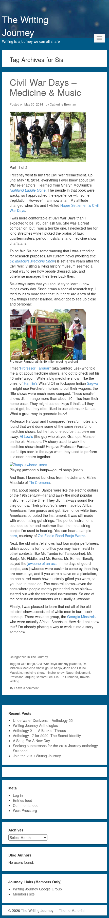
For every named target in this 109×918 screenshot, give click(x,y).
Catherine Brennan (63, 104)
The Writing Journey (25, 25)
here (13, 535)
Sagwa (92, 383)
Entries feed (22, 800)
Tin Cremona (39, 482)
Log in (18, 795)
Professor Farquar (34, 368)
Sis (56, 677)
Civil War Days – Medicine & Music (45, 86)
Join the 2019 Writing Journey (37, 755)
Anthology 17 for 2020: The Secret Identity (47, 735)
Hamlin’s (31, 383)
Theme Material (71, 910)
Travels (84, 677)
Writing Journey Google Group (37, 888)
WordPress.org (25, 810)
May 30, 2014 (33, 104)
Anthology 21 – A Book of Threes (39, 730)
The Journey (39, 657)
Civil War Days (47, 663)
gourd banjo (53, 668)
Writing (14, 681)
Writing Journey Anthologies (35, 725)
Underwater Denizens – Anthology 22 (43, 720)
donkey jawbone (69, 663)
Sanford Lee (44, 677)
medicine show (34, 672)
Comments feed (26, 805)
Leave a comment (26, 688)
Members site (24, 893)
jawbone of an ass (42, 563)
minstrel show (55, 672)
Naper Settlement (78, 672)
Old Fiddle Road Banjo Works (61, 535)
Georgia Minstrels (81, 616)
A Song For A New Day (31, 740)
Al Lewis (26, 436)
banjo (31, 663)
